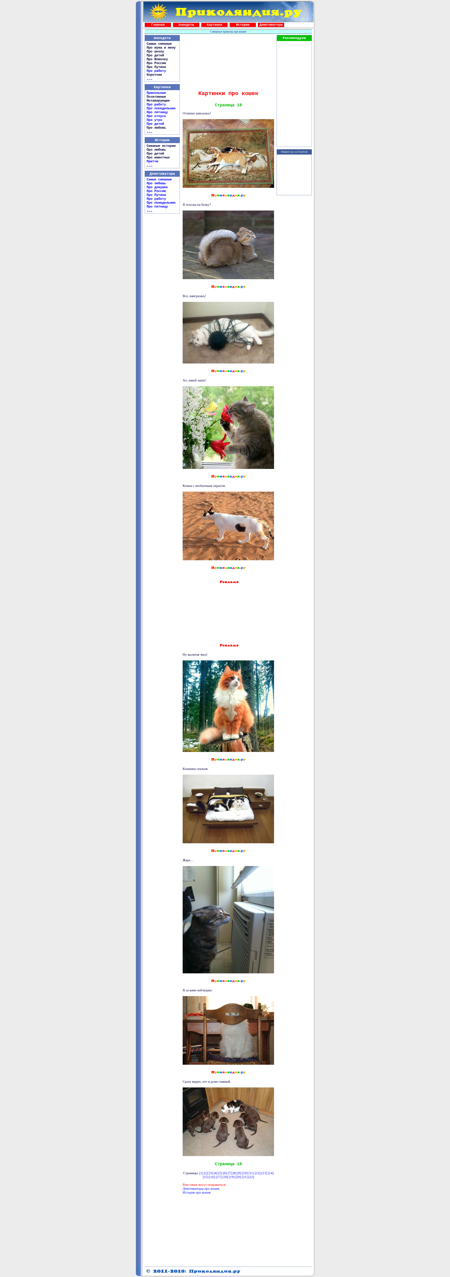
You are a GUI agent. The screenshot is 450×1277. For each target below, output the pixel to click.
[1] (201, 1173)
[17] (218, 1177)
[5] (220, 1173)
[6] (225, 1173)
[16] (212, 1177)
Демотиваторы (271, 25)
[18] (225, 1177)
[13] (264, 1173)
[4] (215, 1173)
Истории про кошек (197, 1192)
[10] (245, 1173)
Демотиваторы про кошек (201, 1188)
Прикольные (156, 93)
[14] (271, 1173)
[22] (251, 1177)
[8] (234, 1173)
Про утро (154, 120)
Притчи (152, 161)
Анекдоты (186, 25)
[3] (211, 1173)
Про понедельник (161, 108)
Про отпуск (156, 116)
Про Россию (156, 191)
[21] (245, 1177)
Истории (243, 25)
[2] (206, 1173)
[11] (251, 1173)
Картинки (214, 25)
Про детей (155, 124)
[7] (230, 1173)
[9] (239, 1173)
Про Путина (156, 195)
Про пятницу (157, 112)
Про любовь (156, 183)
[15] (205, 1177)
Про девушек (157, 187)
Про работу (156, 71)
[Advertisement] (228, 61)
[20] (238, 1177)
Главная (158, 25)
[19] (231, 1177)
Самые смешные (159, 179)
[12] (258, 1173)
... (149, 79)
